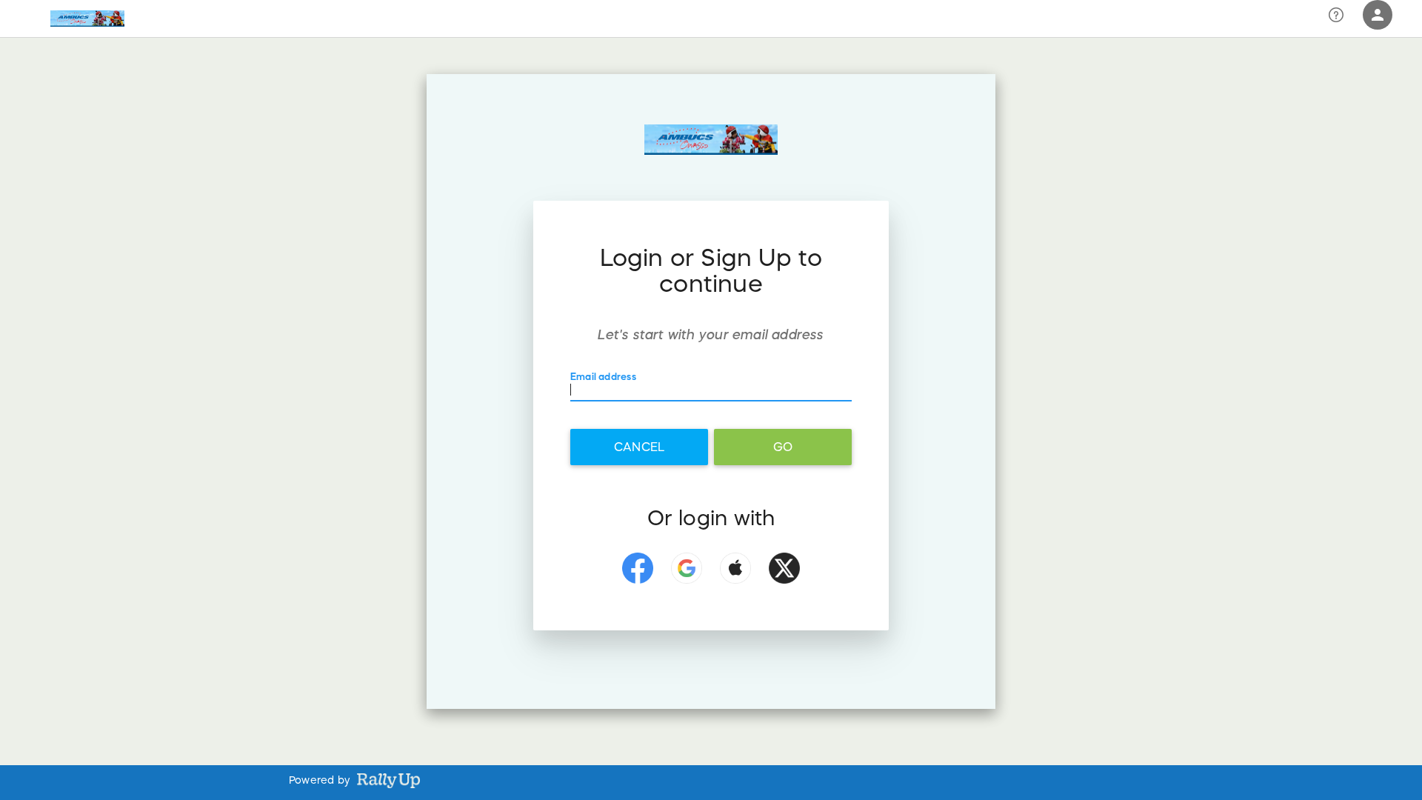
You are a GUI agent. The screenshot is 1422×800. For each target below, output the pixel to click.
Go (782, 447)
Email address (603, 377)
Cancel (639, 447)
